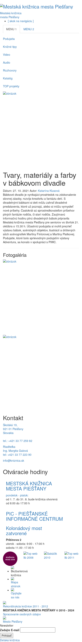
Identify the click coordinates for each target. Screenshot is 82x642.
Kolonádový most (24, 527)
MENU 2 (28, 29)
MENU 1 (11, 29)
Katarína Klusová (49, 191)
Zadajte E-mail (9, 630)
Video (6, 54)
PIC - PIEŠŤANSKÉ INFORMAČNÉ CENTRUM (34, 516)
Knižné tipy (10, 47)
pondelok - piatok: (17, 495)
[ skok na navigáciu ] (21, 21)
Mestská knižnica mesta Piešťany (10, 15)
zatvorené (16, 533)
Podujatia (9, 39)
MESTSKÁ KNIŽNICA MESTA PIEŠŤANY (29, 486)
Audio (6, 62)
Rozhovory (10, 70)
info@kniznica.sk (13, 460)
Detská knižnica (10, 640)
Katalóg (8, 78)
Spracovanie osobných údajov (22, 614)
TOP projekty (11, 86)
